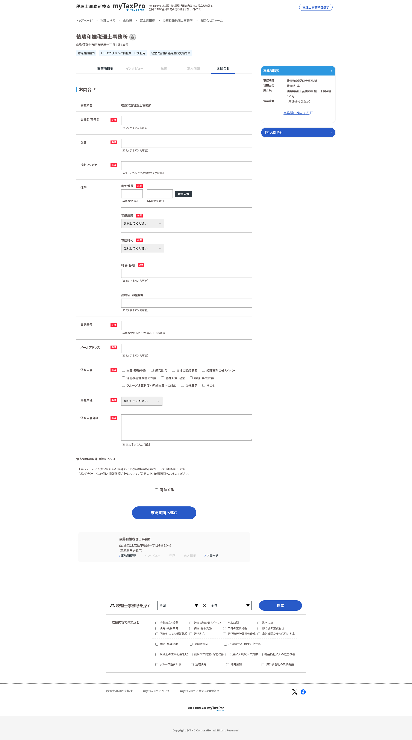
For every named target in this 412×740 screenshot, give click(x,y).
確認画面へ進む (164, 512)
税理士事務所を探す (316, 7)
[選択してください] (142, 248)
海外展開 (191, 385)
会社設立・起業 (175, 378)
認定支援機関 (86, 53)
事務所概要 (105, 68)
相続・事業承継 (204, 378)
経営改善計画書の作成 (141, 378)
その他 (211, 385)
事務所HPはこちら (296, 112)
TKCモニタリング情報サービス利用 (123, 53)
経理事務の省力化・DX (220, 370)
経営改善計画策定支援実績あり (170, 53)
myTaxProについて (156, 691)
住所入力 (183, 194)
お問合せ (223, 68)
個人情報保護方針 (115, 473)
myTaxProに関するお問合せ (199, 691)
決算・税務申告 (136, 370)
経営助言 (161, 370)
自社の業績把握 (186, 370)
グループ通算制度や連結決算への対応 (151, 385)
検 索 (280, 605)
